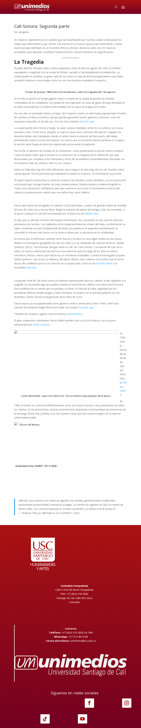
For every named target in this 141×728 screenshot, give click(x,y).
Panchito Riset (104, 263)
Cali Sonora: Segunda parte (42, 26)
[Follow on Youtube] (82, 719)
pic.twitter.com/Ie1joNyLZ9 (100, 508)
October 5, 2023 (70, 513)
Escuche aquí (87, 121)
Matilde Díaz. (92, 213)
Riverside (31, 267)
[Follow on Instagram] (126, 703)
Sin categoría (21, 32)
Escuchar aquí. (86, 307)
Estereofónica (74, 314)
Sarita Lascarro (41, 324)
